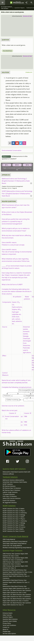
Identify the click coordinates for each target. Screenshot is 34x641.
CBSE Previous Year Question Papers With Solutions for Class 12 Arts (15, 555)
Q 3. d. (17, 165)
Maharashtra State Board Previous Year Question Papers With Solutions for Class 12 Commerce (16, 576)
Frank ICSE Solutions (9, 500)
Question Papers (8, 617)
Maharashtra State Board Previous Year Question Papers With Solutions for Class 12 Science (16, 582)
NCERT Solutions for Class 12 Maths (13, 508)
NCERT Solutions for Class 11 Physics (14, 519)
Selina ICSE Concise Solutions (12, 498)
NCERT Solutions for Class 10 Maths (13, 525)
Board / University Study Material (15, 536)
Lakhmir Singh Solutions (10, 492)
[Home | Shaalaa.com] (11, 2)
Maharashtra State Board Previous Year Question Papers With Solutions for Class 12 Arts (17, 571)
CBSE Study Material (9, 539)
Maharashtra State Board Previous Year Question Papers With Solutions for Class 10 (16, 587)
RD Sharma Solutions (9, 486)
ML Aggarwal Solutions (10, 502)
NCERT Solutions (8, 484)
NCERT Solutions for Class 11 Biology (14, 523)
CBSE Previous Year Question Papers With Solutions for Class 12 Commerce (15, 559)
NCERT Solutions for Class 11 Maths (13, 517)
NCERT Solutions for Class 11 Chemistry (15, 521)
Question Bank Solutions (10, 619)
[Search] (31, 2)
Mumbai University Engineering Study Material (17, 547)
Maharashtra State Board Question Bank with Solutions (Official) (16, 473)
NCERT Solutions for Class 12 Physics (14, 511)
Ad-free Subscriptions (9, 633)
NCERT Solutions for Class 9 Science (13, 531)
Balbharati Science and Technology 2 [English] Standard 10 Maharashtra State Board (16, 181)
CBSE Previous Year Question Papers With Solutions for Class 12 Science (15, 563)
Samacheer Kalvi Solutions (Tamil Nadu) (15, 482)
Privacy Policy (7, 623)
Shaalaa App (6, 631)
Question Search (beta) (10, 621)
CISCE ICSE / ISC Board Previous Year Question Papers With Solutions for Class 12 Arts (17, 591)
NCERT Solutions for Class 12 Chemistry (15, 513)
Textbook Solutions (10, 477)
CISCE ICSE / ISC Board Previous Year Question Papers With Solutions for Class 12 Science (17, 600)
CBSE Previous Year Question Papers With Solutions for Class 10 (15, 567)
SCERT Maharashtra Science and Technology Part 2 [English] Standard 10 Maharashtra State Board (17, 193)
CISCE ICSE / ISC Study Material (12, 545)
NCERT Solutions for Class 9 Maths (13, 529)
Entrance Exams (7, 613)
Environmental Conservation (11, 150)
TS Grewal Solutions (9, 494)
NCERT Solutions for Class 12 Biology (14, 515)
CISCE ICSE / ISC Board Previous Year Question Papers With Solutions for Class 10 (17, 604)
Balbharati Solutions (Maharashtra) (13, 480)
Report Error (7, 156)
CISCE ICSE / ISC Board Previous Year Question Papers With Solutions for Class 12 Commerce (17, 595)
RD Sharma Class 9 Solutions (11, 490)
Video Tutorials (7, 615)
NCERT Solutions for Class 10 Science (14, 527)
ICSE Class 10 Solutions (10, 496)
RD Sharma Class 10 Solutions (12, 488)
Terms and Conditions (9, 625)
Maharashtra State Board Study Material (15, 541)
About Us (5, 629)
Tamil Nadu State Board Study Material (14, 543)
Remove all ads (27, 16)
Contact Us (6, 627)
